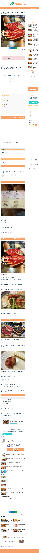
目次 (5, 95)
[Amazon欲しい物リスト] (17, 450)
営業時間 (6, 100)
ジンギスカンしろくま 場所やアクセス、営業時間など (11, 98)
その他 (30, 122)
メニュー (5, 106)
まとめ (5, 111)
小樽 (29, 119)
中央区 (2, 496)
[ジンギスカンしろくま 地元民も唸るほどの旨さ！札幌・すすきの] (14, 48)
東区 (30, 116)
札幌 (4, 496)
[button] (36, 125)
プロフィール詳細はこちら (11, 446)
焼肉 (7, 496)
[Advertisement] (13, 52)
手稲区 (31, 115)
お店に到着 (5, 104)
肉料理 (9, 496)
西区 (30, 111)
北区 (30, 112)
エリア (30, 107)
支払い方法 (6, 102)
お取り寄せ (30, 120)
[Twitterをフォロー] (13, 450)
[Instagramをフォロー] (15, 450)
